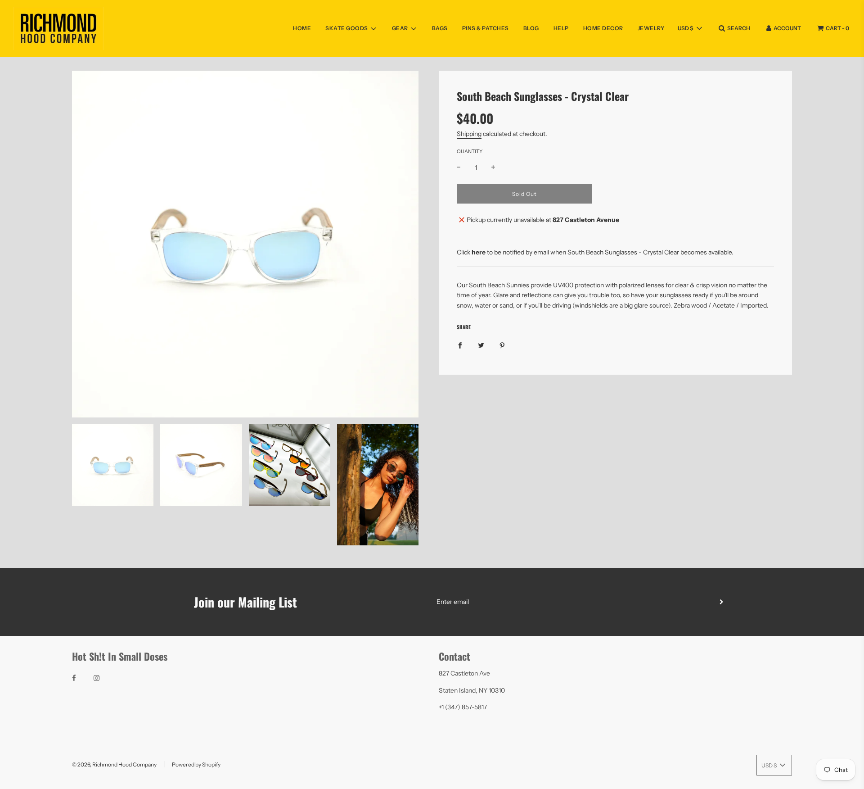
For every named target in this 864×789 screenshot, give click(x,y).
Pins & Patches (485, 28)
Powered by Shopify (196, 764)
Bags (440, 28)
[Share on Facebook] (460, 345)
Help (561, 28)
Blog (531, 28)
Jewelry (651, 28)
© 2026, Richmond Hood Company (114, 764)
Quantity (469, 151)
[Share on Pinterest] (502, 345)
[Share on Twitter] (481, 345)
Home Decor (603, 28)
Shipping (469, 134)
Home (302, 28)
